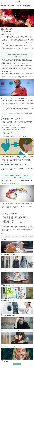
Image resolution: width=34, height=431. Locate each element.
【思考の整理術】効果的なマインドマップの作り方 (11, 285)
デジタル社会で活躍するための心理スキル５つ (10, 254)
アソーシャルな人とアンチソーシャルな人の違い (10, 330)
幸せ (1, 299)
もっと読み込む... (17, 363)
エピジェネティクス (14, 168)
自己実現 (25, 227)
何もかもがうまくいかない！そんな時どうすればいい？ (12, 346)
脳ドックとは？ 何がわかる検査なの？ (8, 315)
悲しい (14, 214)
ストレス (3, 132)
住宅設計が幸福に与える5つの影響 (8, 300)
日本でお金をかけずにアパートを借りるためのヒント (11, 270)
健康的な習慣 (2, 284)
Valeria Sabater (10, 29)
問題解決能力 (21, 121)
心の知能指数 (30, 42)
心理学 (1, 3)
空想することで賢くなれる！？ (7, 361)
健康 (1, 314)
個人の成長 (2, 360)
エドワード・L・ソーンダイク (10, 65)
